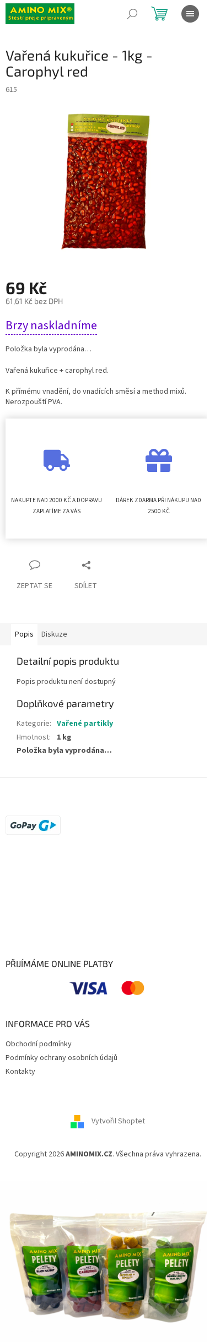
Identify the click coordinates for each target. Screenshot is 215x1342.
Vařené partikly (85, 723)
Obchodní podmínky (39, 1044)
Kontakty (20, 1071)
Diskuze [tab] (54, 634)
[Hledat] (132, 14)
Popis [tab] (24, 634)
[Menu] (190, 14)
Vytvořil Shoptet (118, 1121)
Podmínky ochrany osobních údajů (61, 1057)
